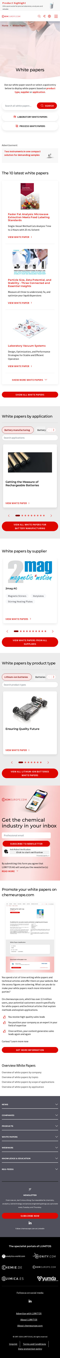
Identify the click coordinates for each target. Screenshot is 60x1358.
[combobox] (30, 438)
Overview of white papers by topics (20, 1077)
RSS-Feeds (8, 1169)
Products (7, 1126)
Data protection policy (30, 1348)
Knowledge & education (16, 1158)
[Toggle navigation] (56, 17)
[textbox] (30, 438)
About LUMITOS (28, 1319)
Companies (8, 1115)
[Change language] (49, 16)
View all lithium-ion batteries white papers (30, 773)
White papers (10, 1137)
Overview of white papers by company (21, 1072)
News (5, 1104)
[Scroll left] (49, 430)
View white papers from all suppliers (30, 642)
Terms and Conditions (34, 1344)
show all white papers (30, 394)
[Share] (44, 16)
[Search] (39, 16)
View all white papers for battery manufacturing (30, 526)
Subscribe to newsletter (26, 843)
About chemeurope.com (30, 1325)
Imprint (13, 1344)
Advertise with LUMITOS (29, 1313)
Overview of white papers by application (23, 1086)
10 (45, 631)
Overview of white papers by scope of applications (28, 1081)
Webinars (7, 1148)
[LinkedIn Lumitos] (30, 1301)
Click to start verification (29, 852)
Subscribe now (30, 1215)
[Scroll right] (53, 430)
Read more (8, 871)
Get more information (30, 1049)
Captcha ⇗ (43, 856)
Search (49, 105)
